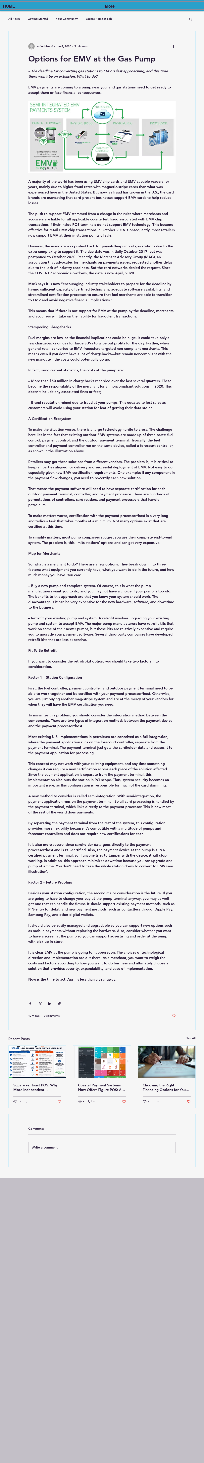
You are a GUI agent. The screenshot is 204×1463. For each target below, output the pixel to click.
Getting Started (38, 19)
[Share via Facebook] (30, 1003)
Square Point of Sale (99, 19)
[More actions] (173, 46)
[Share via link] (59, 1003)
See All (191, 1038)
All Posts (14, 19)
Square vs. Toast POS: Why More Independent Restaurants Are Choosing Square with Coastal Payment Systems (35, 1087)
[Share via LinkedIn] (50, 1003)
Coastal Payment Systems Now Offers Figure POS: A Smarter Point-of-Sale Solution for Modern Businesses (100, 1087)
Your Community (67, 19)
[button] (190, 19)
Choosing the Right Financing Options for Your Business (165, 1087)
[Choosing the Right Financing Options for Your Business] (166, 1062)
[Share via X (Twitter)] (40, 1003)
